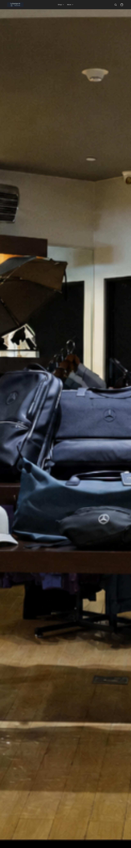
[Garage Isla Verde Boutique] (15, 5)
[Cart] (122, 5)
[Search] (116, 5)
